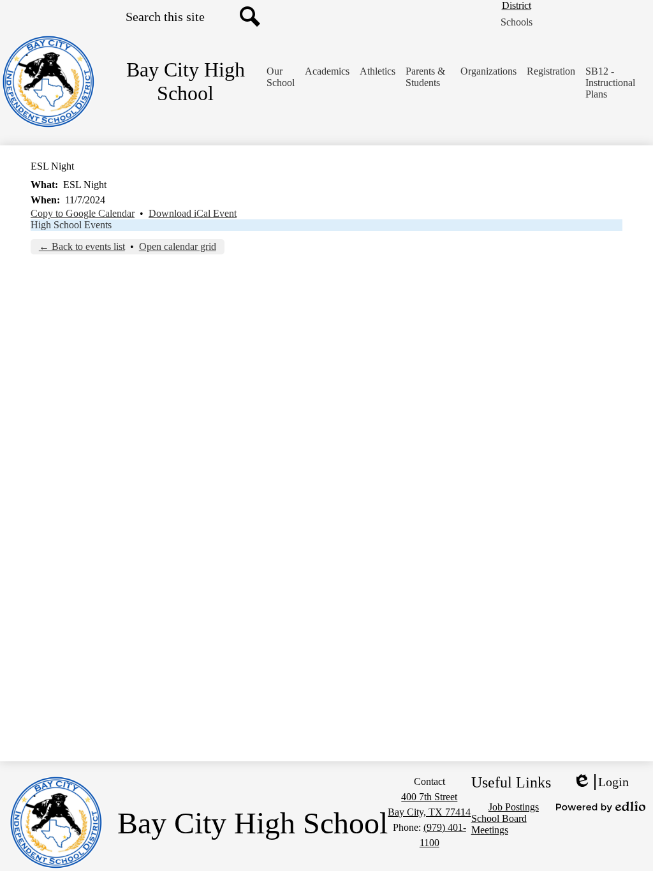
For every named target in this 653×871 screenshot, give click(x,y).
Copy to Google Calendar (83, 213)
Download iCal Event (193, 213)
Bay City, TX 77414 (429, 812)
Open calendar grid (177, 246)
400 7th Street (429, 796)
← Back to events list (82, 246)
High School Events (71, 224)
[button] (280, 77)
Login (601, 782)
